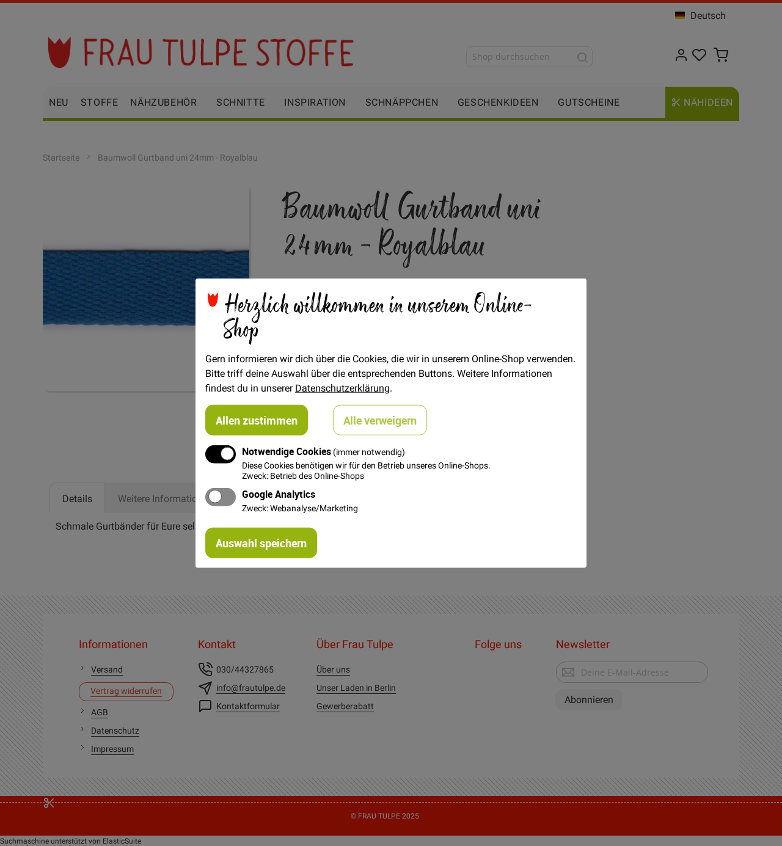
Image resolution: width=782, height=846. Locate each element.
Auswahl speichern (261, 543)
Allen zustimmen (257, 419)
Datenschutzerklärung (342, 387)
